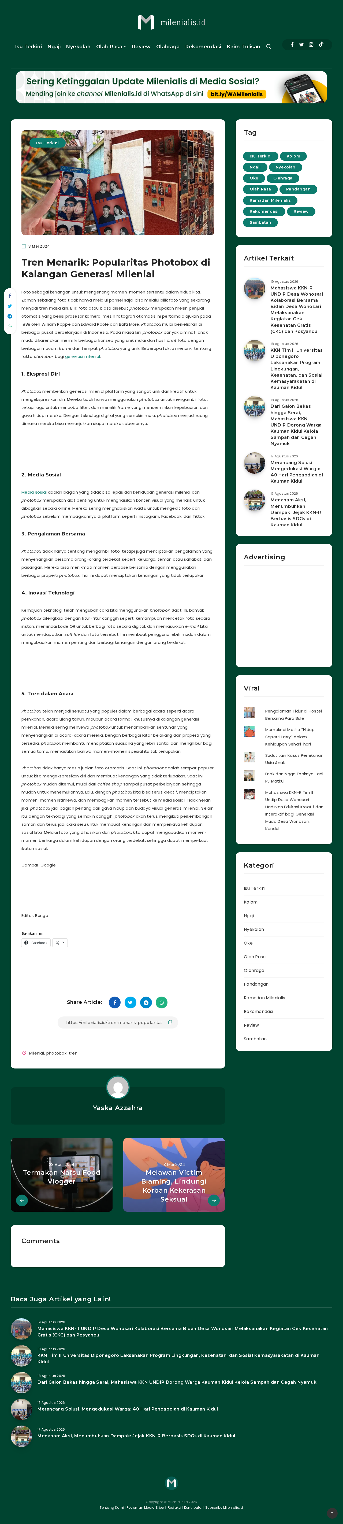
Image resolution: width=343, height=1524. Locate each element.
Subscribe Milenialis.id (223, 1507)
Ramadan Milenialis (270, 200)
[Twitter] (301, 44)
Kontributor (194, 1507)
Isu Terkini (28, 47)
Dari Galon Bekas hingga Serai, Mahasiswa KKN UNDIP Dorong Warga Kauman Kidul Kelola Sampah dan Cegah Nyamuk (296, 425)
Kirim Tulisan (243, 47)
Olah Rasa (109, 47)
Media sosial (34, 492)
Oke (254, 178)
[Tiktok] (321, 44)
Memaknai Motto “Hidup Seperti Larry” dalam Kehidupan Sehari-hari (290, 737)
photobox (56, 1053)
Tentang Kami (112, 1507)
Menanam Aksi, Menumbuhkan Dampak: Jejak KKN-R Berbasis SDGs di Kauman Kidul (296, 512)
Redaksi (174, 1507)
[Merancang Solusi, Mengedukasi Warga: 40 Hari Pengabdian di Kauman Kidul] (254, 463)
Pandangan (298, 189)
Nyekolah (78, 47)
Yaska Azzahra (118, 1108)
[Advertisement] (124, 447)
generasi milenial (82, 356)
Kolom (293, 156)
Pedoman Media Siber (145, 1507)
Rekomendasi (203, 47)
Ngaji (54, 47)
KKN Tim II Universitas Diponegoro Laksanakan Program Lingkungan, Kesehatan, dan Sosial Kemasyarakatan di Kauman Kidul (297, 369)
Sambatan (260, 222)
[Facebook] (292, 44)
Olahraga (168, 47)
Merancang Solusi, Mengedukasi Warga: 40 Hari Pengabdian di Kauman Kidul (297, 472)
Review (141, 47)
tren (73, 1053)
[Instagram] (311, 44)
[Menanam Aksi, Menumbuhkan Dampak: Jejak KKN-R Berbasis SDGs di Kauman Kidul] (254, 500)
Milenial (36, 1053)
